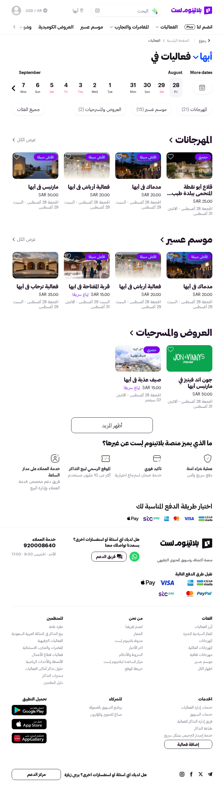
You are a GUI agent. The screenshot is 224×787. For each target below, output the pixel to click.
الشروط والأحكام (131, 654)
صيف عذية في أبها (142, 379)
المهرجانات (194, 109)
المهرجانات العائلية (200, 647)
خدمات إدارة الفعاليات (196, 707)
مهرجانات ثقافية (201, 654)
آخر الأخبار (136, 647)
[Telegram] (210, 774)
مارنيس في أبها (43, 186)
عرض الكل (26, 139)
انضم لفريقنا (134, 626)
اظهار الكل (205, 668)
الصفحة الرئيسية (178, 40)
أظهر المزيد (112, 425)
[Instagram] (182, 774)
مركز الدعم (36, 774)
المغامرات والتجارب (132, 26)
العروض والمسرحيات (99, 109)
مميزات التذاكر (52, 675)
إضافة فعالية (188, 744)
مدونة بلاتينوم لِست (129, 640)
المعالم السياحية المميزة (197, 633)
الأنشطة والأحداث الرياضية (44, 661)
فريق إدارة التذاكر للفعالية (194, 721)
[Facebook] (191, 774)
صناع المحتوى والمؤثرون (106, 714)
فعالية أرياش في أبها (89, 186)
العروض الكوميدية (56, 26)
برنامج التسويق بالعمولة (105, 707)
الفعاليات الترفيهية (50, 640)
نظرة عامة (56, 626)
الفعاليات (169, 26)
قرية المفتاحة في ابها (89, 286)
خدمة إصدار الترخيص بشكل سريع (188, 735)
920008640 (40, 545)
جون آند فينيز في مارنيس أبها (195, 382)
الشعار (138, 633)
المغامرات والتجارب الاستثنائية (43, 647)
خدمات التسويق (201, 714)
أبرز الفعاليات (203, 626)
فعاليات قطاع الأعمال (47, 654)
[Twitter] (200, 774)
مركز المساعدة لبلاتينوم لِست (123, 661)
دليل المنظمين (53, 682)
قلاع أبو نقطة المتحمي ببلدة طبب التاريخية (192, 189)
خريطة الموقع (134, 668)
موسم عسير (91, 26)
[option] (98, 87)
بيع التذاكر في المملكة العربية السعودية (37, 633)
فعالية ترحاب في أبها (37, 286)
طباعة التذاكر (203, 728)
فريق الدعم (106, 556)
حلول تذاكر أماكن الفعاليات (44, 668)
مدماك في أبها (146, 186)
